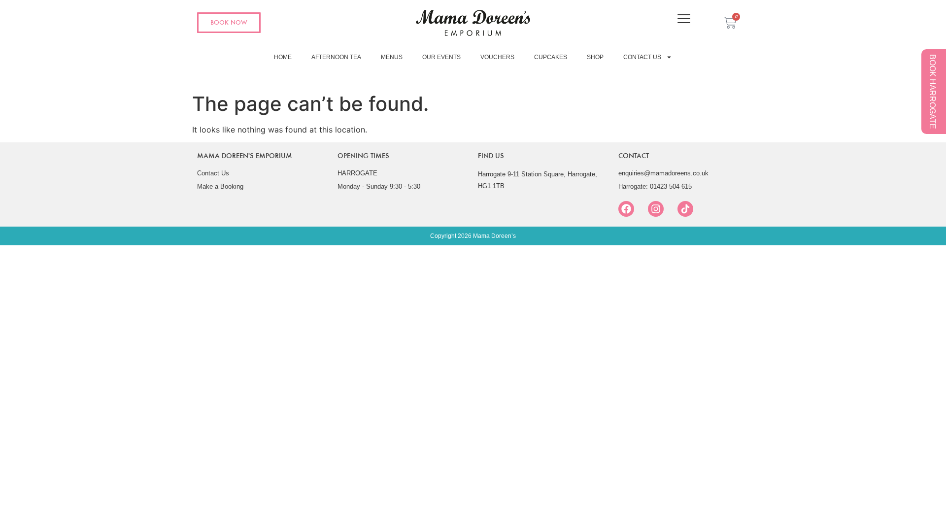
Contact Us (642, 57)
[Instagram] (656, 209)
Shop (595, 57)
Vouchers (497, 57)
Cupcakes (550, 57)
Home (283, 57)
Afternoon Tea (336, 57)
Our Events (441, 57)
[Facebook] (626, 209)
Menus (392, 57)
